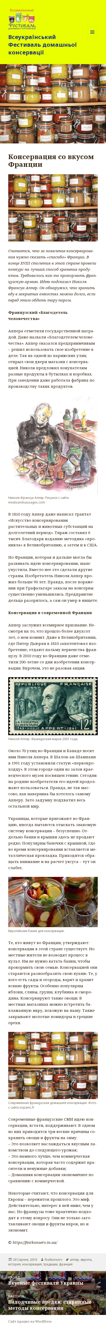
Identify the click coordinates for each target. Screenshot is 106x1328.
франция (66, 1264)
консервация (32, 1264)
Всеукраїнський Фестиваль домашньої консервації (42, 44)
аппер (74, 1259)
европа (86, 1259)
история (14, 1264)
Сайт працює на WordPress (30, 1321)
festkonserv (53, 1259)
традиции (50, 1264)
